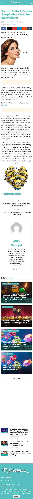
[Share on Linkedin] (19, 28)
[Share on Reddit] (24, 28)
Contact (13, 484)
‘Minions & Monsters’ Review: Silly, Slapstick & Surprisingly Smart (16, 321)
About (2, 484)
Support (8, 484)
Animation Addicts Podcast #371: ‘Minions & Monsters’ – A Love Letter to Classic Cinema (16, 297)
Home (2, 8)
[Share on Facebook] (3, 28)
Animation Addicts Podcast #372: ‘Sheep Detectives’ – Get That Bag (20, 453)
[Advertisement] (16, 82)
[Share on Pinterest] (14, 28)
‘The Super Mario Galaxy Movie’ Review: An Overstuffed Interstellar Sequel (15, 367)
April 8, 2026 (6, 348)
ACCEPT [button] (16, 496)
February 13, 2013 (20, 22)
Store (19, 484)
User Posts (11, 486)
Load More (16, 378)
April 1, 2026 (6, 372)
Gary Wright (10, 22)
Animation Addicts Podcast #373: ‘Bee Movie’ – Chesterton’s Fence (19, 443)
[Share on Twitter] (9, 28)
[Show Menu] (2, 2)
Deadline (4, 105)
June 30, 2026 (6, 325)
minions (17, 194)
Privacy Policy (4, 486)
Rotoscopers (8, 477)
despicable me (9, 194)
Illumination (13, 8)
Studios (7, 8)
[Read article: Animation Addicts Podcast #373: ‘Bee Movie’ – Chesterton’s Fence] (4, 443)
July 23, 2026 (6, 301)
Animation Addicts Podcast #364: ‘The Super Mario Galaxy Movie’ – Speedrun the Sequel (16, 344)
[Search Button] (31, 2)
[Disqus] (16, 406)
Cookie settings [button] (25, 493)
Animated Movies (7, 307)
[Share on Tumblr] (29, 28)
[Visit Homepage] (16, 2)
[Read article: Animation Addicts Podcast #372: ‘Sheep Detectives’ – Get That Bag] (4, 453)
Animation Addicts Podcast (10, 283)
